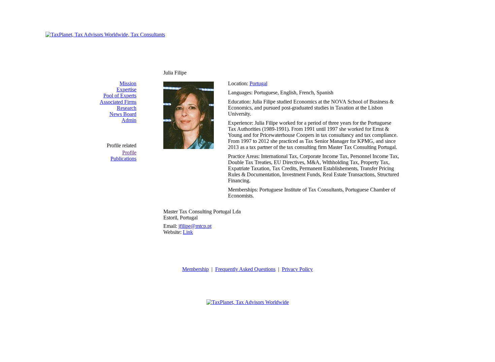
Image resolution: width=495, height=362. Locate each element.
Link (188, 232)
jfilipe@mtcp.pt (194, 226)
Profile (129, 152)
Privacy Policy (297, 269)
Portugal (258, 83)
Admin (129, 120)
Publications (123, 158)
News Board (122, 114)
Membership (195, 269)
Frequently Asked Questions (245, 269)
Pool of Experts (119, 95)
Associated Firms (118, 102)
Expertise (126, 89)
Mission (128, 83)
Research (126, 108)
